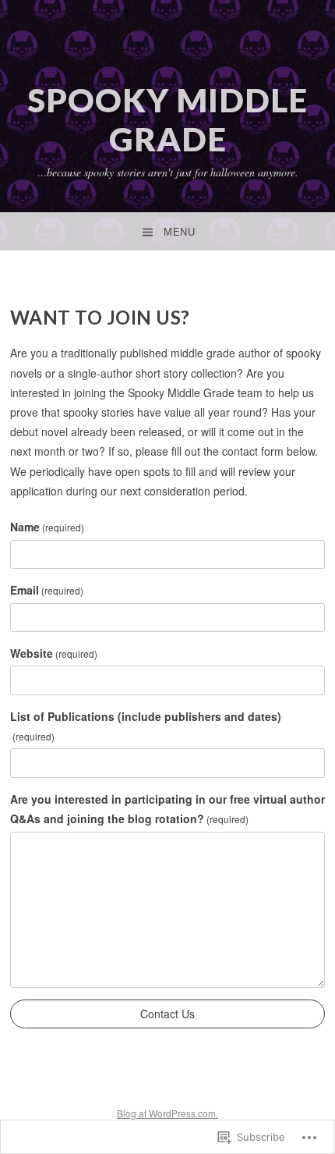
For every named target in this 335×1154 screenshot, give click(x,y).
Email (46, 590)
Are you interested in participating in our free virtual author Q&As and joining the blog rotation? (167, 808)
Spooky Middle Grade (168, 119)
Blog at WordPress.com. (167, 1113)
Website (53, 653)
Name (47, 526)
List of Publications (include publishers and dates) (145, 725)
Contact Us (167, 1013)
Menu (179, 232)
